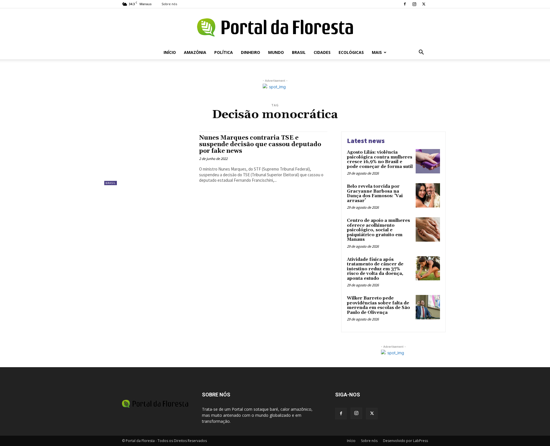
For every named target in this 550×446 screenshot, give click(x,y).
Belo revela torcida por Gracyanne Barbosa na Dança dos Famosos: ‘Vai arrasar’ (375, 194)
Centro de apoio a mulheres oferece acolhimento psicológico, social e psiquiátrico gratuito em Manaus (378, 230)
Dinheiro (250, 52)
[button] (421, 53)
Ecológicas (351, 52)
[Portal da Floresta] (275, 27)
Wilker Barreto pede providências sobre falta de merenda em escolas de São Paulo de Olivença (378, 305)
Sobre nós (169, 4)
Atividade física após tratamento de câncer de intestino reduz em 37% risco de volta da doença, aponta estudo (375, 269)
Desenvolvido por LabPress (405, 440)
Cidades (322, 52)
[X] (423, 4)
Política (223, 52)
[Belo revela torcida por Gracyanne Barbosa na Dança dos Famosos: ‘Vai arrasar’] (428, 195)
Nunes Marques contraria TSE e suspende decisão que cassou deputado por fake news (260, 144)
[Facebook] (404, 4)
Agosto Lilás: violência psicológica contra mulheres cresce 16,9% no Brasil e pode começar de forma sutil (380, 159)
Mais (377, 52)
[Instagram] (414, 4)
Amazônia (195, 52)
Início (170, 52)
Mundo (276, 52)
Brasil (299, 52)
